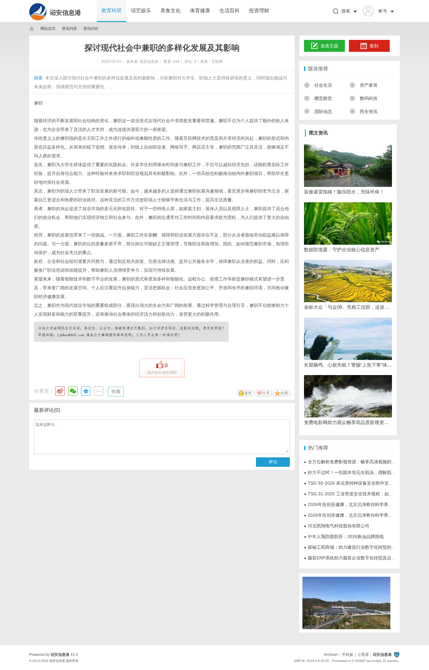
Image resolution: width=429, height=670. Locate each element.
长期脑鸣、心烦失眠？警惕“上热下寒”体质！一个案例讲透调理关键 (348, 365)
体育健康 (200, 10)
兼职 (38, 103)
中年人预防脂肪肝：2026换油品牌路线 (344, 536)
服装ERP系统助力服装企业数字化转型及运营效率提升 (358, 557)
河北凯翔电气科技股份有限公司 (336, 525)
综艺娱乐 (141, 10)
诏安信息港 (65, 12)
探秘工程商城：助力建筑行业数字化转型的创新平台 (356, 547)
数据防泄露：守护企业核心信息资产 (341, 249)
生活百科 (230, 10)
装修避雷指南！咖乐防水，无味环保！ (344, 191)
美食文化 (170, 10)
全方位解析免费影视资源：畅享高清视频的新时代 (354, 461)
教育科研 (111, 10)
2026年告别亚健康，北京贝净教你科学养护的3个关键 (358, 504)
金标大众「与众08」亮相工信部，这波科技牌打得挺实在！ (348, 307)
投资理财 (259, 10)
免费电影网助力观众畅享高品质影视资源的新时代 (348, 422)
